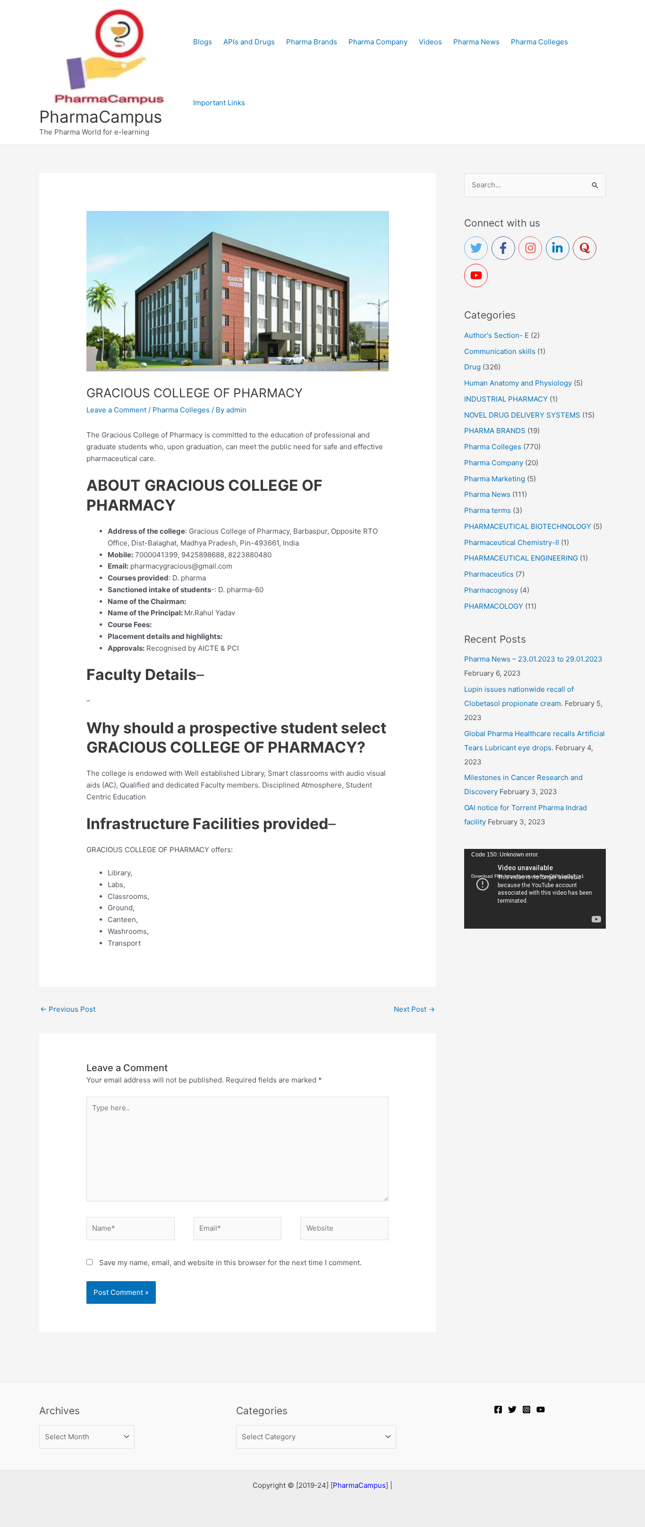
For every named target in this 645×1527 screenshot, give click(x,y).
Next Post (414, 1009)
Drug (472, 366)
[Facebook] (498, 1409)
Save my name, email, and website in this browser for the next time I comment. (230, 1262)
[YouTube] (540, 1409)
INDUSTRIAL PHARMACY (506, 398)
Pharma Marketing (494, 478)
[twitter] (478, 248)
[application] (535, 889)
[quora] (586, 248)
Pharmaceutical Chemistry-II (511, 542)
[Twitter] (512, 1409)
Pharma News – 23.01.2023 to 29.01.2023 (533, 658)
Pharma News (487, 494)
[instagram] (532, 248)
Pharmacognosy (491, 590)
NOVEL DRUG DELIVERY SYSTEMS (522, 415)
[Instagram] (526, 1409)
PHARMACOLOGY (493, 606)
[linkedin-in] (559, 248)
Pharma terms (487, 510)
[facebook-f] (505, 248)
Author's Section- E (496, 335)
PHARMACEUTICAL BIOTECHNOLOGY (527, 526)
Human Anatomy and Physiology (518, 382)
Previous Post (67, 1009)
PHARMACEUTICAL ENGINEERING (521, 558)
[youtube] (478, 275)
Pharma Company (493, 462)
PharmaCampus (100, 116)
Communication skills (499, 351)
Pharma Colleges (181, 409)
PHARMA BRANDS (495, 430)
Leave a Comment (116, 409)
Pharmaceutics (489, 574)
